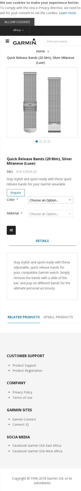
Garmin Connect (24, 419)
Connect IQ (20, 424)
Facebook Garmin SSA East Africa (36, 445)
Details (42, 241)
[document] (40, 13)
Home (40, 51)
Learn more (67, 13)
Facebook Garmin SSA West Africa (37, 451)
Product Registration (27, 370)
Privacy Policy (22, 392)
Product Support (24, 365)
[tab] (42, 242)
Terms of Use (22, 397)
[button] (36, 141)
